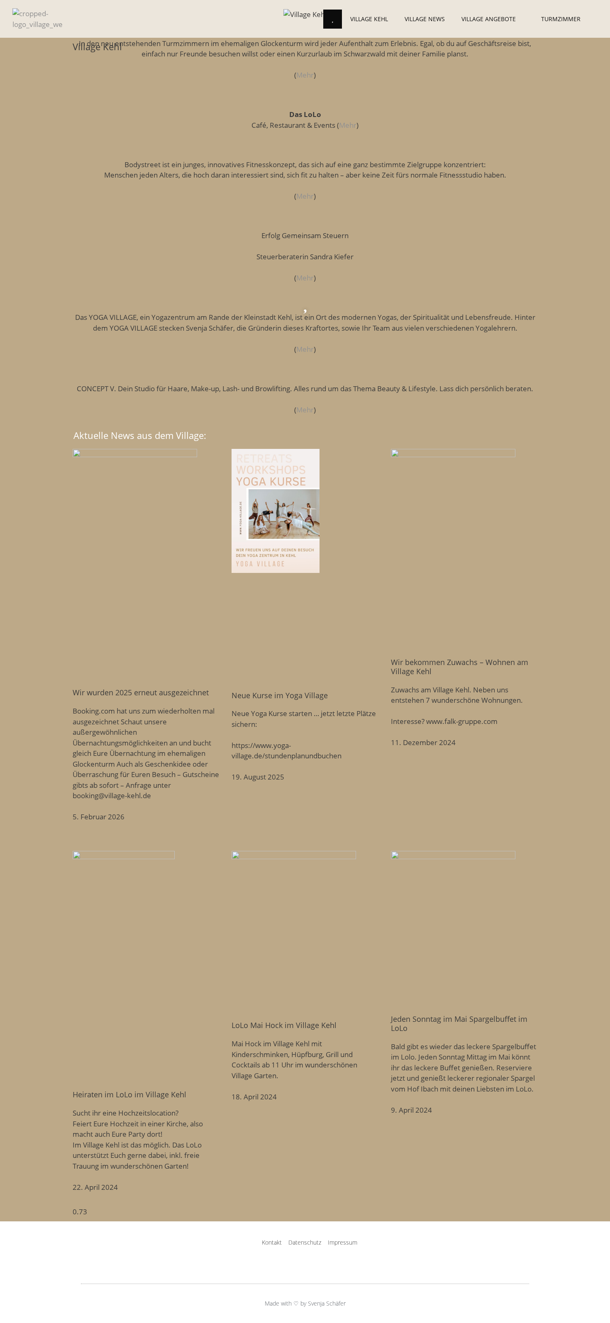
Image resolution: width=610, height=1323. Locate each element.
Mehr (305, 75)
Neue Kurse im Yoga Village (280, 695)
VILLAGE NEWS (425, 19)
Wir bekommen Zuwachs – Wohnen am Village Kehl (459, 666)
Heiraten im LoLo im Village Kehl (129, 1094)
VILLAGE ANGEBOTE (488, 19)
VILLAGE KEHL (369, 19)
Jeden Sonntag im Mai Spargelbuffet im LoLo (459, 1023)
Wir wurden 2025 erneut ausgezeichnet (141, 692)
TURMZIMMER (561, 19)
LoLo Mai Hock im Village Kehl (284, 1025)
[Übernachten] (305, 29)
